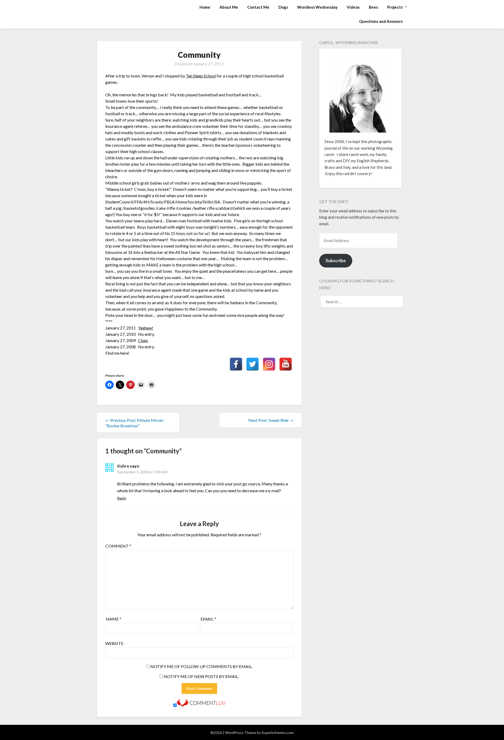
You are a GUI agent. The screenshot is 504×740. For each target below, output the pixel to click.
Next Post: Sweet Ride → (270, 420)
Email (208, 618)
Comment (118, 545)
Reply (121, 498)
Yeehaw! (145, 327)
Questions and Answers (381, 21)
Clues (143, 340)
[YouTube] (285, 364)
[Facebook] (236, 364)
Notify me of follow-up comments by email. (201, 666)
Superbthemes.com (278, 732)
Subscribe (336, 260)
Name (113, 618)
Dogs (283, 7)
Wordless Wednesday (317, 7)
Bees (373, 7)
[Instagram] (269, 364)
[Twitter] (252, 364)
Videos (353, 7)
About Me (228, 7)
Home (205, 7)
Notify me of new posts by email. (201, 676)
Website (114, 643)
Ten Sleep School (201, 75)
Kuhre (123, 465)
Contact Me (258, 7)
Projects (395, 7)
